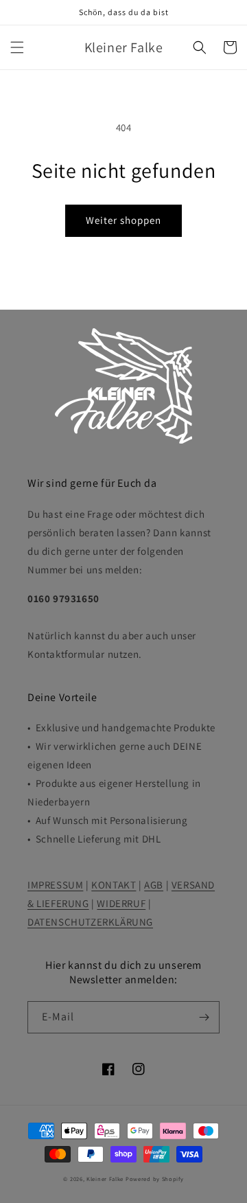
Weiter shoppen (123, 220)
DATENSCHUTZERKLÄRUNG (90, 921)
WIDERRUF (121, 903)
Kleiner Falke (105, 1178)
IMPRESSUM (55, 884)
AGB (153, 884)
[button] (17, 47)
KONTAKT (113, 884)
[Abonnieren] (204, 1017)
